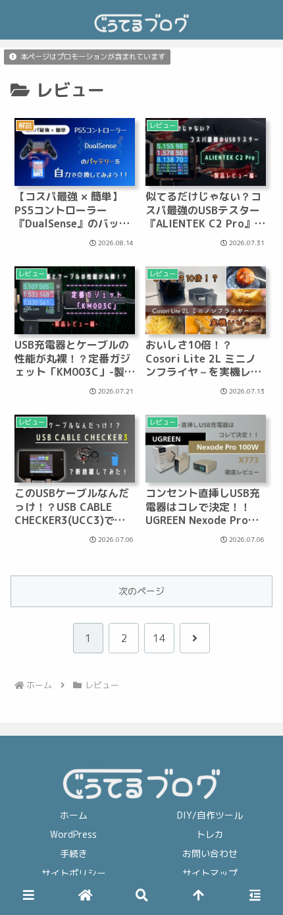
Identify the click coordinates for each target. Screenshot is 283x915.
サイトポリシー (73, 873)
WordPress (73, 834)
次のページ (141, 591)
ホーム (74, 815)
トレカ (210, 834)
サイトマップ (210, 873)
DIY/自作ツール (210, 815)
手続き (74, 853)
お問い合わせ (210, 853)
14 (159, 638)
